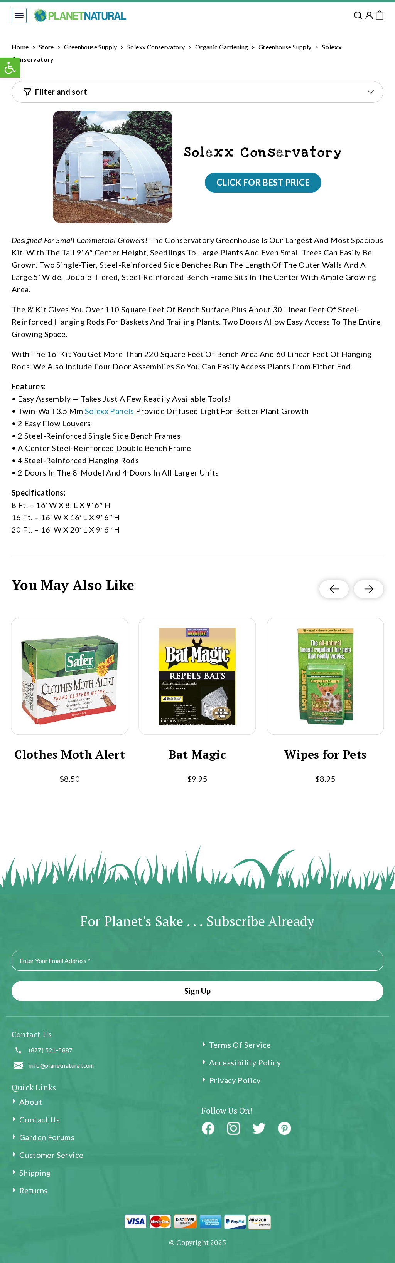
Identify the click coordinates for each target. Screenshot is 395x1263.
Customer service (51, 1154)
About (30, 1101)
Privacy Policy (235, 1080)
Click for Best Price (263, 182)
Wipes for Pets (325, 754)
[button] (19, 15)
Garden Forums (46, 1137)
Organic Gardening (221, 46)
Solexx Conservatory (156, 46)
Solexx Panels (109, 410)
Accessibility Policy (245, 1062)
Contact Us (39, 1119)
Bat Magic (197, 754)
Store (46, 46)
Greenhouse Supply (90, 46)
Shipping (35, 1172)
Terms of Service (240, 1044)
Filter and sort (61, 91)
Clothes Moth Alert (69, 754)
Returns (33, 1190)
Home (20, 46)
